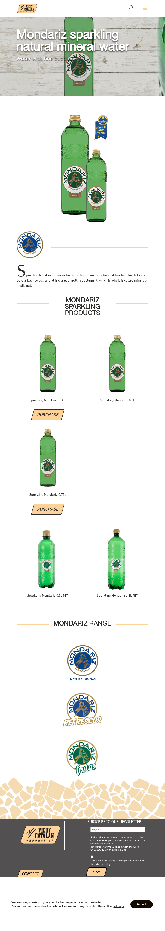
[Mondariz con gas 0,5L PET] (48, 559)
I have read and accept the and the (117, 862)
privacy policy (102, 864)
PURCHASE (48, 414)
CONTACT (30, 873)
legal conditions (130, 860)
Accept (141, 904)
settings (118, 906)
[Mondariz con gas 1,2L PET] (117, 559)
